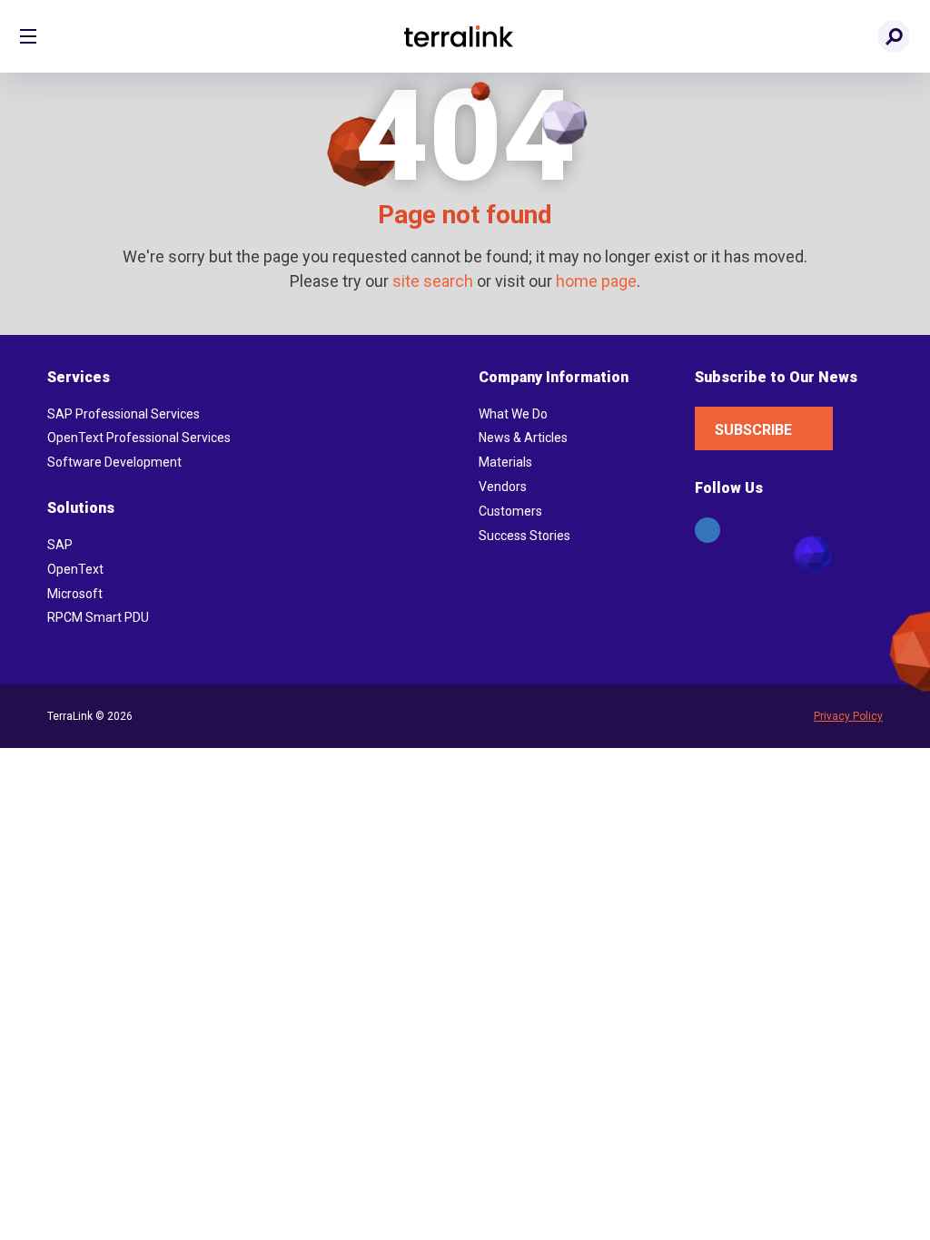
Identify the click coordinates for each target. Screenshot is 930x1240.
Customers (510, 511)
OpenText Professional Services (139, 437)
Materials (505, 462)
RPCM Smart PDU (98, 617)
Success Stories (524, 535)
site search (432, 280)
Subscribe (753, 429)
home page (596, 280)
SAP (60, 544)
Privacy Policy (848, 716)
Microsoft (75, 593)
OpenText (75, 569)
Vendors (503, 486)
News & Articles (523, 437)
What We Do (513, 414)
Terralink (458, 36)
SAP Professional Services (123, 414)
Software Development (114, 462)
